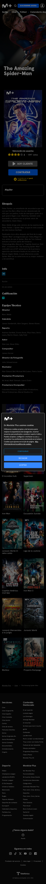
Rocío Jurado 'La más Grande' (33, 739)
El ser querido (28, 710)
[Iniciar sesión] (42, 6)
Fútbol (23, 12)
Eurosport (5, 806)
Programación (7, 815)
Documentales (7, 746)
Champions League (8, 774)
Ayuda (23, 838)
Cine (14, 12)
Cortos (4, 723)
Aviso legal (26, 861)
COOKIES (23, 865)
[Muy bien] (21, 154)
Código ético (27, 783)
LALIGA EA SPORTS (8, 777)
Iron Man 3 (28, 591)
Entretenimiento (7, 749)
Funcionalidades (28, 774)
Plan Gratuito (27, 802)
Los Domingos (27, 716)
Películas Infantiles (8, 730)
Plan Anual (26, 806)
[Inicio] (7, 5)
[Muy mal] (9, 154)
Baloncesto (6, 790)
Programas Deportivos (30, 751)
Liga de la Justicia (32, 551)
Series (5, 12)
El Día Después (7, 783)
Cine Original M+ (8, 711)
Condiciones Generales (31, 780)
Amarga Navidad (28, 720)
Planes (25, 799)
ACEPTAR (23, 465)
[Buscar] (15, 6)
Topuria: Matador (8, 799)
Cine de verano (7, 727)
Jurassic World (30, 630)
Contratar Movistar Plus (31, 787)
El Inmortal (27, 723)
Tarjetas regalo (28, 815)
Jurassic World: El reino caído (10, 552)
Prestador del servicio (12, 861)
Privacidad (37, 861)
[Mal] (12, 154)
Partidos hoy (6, 812)
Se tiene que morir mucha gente (32, 727)
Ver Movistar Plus (29, 771)
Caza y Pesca (27, 755)
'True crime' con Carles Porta (33, 742)
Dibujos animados (29, 748)
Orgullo (4, 752)
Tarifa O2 (26, 812)
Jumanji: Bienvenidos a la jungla (11, 631)
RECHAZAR (23, 458)
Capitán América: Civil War (10, 592)
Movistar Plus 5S (28, 758)
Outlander (26, 732)
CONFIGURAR (23, 451)
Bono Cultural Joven (30, 809)
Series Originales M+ (9, 736)
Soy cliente (25, 163)
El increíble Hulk (9, 476)
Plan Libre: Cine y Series (31, 796)
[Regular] (15, 154)
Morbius (5, 670)
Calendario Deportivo (9, 809)
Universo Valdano (8, 787)
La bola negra (28, 713)
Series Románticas (8, 739)
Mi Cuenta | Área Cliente (31, 777)
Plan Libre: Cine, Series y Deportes (31, 791)
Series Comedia (7, 742)
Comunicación (28, 818)
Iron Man (6, 513)
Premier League (7, 780)
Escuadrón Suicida (32, 513)
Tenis (3, 793)
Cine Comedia (7, 717)
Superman (28, 476)
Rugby (4, 796)
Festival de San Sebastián (31, 745)
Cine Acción (6, 720)
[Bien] (18, 154)
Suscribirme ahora (28, 6)
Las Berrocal (27, 735)
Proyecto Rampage (32, 670)
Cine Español (6, 714)
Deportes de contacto (9, 802)
